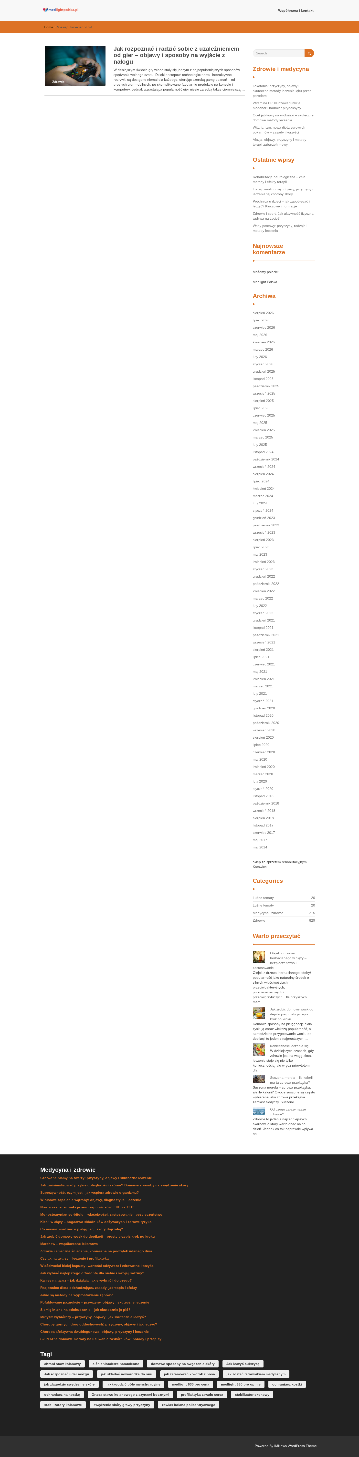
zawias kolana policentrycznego (188, 1405)
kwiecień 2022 (264, 591)
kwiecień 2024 (264, 488)
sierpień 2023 (263, 540)
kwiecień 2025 (264, 430)
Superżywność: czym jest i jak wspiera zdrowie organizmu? (89, 1192)
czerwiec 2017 (264, 833)
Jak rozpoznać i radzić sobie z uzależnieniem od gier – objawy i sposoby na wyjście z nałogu (176, 55)
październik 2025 (266, 386)
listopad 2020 (263, 715)
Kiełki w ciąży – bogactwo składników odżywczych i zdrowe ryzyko (96, 1222)
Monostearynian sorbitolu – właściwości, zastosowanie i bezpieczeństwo (101, 1214)
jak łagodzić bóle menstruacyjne (133, 1384)
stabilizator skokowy (252, 1394)
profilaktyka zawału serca (202, 1394)
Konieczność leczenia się (289, 1046)
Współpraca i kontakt (296, 10)
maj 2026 (260, 335)
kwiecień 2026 (264, 342)
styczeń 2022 (263, 613)
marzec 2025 (263, 437)
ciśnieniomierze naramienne (116, 1364)
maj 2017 (260, 840)
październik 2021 (266, 635)
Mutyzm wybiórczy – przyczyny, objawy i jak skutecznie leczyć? (93, 1317)
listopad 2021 (263, 628)
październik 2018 (266, 803)
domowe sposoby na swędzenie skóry (183, 1364)
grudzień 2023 (264, 518)
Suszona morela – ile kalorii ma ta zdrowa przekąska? (291, 1080)
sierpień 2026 (263, 313)
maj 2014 (260, 847)
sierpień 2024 (263, 474)
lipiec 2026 (261, 320)
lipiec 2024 (261, 481)
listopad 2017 (263, 825)
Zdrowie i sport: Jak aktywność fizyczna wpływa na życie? (283, 216)
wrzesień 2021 (264, 642)
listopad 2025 (263, 379)
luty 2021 (260, 693)
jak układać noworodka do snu (126, 1374)
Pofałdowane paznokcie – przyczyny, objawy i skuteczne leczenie (94, 1302)
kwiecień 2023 (264, 562)
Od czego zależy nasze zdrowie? (288, 1111)
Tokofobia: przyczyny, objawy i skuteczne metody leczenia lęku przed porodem (282, 91)
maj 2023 (260, 554)
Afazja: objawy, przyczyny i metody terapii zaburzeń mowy (279, 142)
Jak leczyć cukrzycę (243, 1364)
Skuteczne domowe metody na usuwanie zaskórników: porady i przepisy (100, 1339)
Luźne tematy (263, 898)
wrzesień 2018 (264, 811)
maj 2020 (260, 759)
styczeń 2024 (263, 510)
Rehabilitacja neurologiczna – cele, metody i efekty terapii (279, 179)
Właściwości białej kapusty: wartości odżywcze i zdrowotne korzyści (97, 1266)
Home (48, 27)
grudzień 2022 (264, 576)
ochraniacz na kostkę (62, 1394)
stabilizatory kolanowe (63, 1405)
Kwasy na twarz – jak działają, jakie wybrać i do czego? (86, 1280)
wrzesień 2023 (264, 532)
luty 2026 (260, 357)
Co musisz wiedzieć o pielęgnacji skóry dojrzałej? (81, 1229)
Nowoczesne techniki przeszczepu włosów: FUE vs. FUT (87, 1207)
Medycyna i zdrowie (268, 913)
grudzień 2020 (264, 708)
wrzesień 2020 (264, 730)
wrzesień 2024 (264, 467)
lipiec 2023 (261, 547)
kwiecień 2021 (264, 679)
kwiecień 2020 (264, 767)
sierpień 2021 (263, 650)
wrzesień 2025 (264, 393)
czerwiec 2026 (264, 327)
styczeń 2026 (263, 364)
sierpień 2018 (263, 818)
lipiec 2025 (261, 408)
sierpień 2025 (263, 401)
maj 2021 (260, 671)
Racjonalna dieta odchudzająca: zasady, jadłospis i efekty (88, 1288)
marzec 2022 (263, 598)
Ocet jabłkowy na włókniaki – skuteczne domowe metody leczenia (283, 117)
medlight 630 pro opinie (241, 1384)
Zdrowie (259, 920)
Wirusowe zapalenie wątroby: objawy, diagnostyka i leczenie (90, 1200)
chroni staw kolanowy (62, 1364)
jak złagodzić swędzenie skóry (69, 1384)
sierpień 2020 (263, 737)
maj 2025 (260, 423)
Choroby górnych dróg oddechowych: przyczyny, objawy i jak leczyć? (98, 1324)
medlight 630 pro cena (190, 1384)
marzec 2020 (263, 774)
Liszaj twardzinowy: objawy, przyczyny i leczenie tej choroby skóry (283, 191)
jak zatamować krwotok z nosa (189, 1374)
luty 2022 (260, 606)
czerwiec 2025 (264, 415)
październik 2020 (266, 723)
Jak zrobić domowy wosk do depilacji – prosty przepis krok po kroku (291, 1014)
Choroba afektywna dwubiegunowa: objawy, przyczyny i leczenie (94, 1332)
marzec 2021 (263, 686)
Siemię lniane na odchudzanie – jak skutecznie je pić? (85, 1310)
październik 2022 (266, 584)
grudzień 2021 (264, 620)
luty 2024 (260, 503)
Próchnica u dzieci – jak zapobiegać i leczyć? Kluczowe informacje (281, 203)
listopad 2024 (263, 452)
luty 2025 (260, 445)
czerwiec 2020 (264, 752)
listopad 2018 (263, 796)
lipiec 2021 (261, 657)
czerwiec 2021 (264, 664)
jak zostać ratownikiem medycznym (256, 1374)
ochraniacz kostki (287, 1384)
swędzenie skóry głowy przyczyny (122, 1405)
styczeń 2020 (263, 789)
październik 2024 (266, 459)
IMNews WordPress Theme (295, 1446)
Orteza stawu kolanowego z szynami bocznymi (130, 1394)
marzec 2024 (263, 496)
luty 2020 (260, 781)
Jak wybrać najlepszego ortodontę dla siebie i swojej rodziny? (92, 1273)
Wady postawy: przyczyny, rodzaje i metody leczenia (280, 228)
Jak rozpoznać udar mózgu (66, 1374)
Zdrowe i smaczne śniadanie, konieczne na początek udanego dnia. (96, 1251)
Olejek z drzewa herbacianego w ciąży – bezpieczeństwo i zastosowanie (279, 960)
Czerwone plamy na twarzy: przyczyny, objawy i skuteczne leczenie (96, 1178)
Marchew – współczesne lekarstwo (69, 1244)
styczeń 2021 (263, 701)
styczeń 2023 (263, 569)
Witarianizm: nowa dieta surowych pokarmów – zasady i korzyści (279, 129)
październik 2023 (266, 525)
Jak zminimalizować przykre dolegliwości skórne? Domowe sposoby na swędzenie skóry (114, 1185)
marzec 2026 (263, 349)
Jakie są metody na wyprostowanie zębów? (76, 1295)
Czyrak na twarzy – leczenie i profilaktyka (74, 1258)
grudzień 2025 (264, 371)
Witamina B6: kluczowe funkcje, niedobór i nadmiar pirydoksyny (277, 105)
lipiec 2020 (261, 745)
